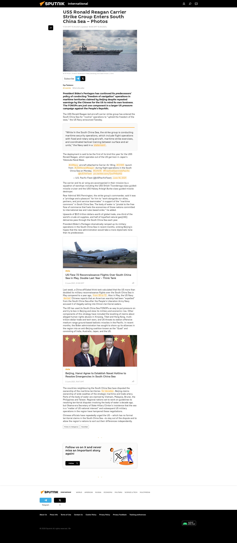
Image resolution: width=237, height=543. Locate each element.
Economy (108, 492)
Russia (98, 492)
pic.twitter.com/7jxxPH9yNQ (107, 173)
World (79, 492)
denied (67, 298)
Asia (67, 270)
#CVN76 (97, 170)
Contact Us (78, 515)
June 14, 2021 (119, 177)
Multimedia (145, 492)
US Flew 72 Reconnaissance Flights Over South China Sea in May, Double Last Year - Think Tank (98, 276)
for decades (107, 391)
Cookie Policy (91, 515)
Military (118, 492)
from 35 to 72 (99, 295)
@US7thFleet (85, 173)
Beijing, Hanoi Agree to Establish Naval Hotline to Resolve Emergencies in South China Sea (95, 375)
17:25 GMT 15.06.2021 (71, 27)
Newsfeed (84, 427)
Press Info (54, 515)
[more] (133, 282)
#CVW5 (120, 165)
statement (99, 145)
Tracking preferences (137, 515)
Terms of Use (66, 515)
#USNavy (73, 165)
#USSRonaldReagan (84, 167)
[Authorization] (183, 3)
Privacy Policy (104, 515)
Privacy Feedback (120, 515)
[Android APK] (189, 523)
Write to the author (78, 88)
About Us (43, 515)
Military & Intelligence (71, 427)
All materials (67, 88)
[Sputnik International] (53, 7)
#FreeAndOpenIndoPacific (116, 170)
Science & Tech (131, 492)
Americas (89, 492)
